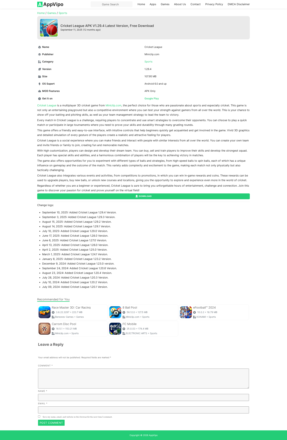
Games (165, 4)
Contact (196, 4)
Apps (153, 4)
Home (141, 4)
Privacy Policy (214, 4)
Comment (45, 365)
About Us (180, 4)
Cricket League (46, 105)
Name (42, 391)
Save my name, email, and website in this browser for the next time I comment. (77, 416)
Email (43, 403)
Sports (63, 13)
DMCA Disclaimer (239, 4)
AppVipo (153, 435)
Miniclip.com (113, 105)
